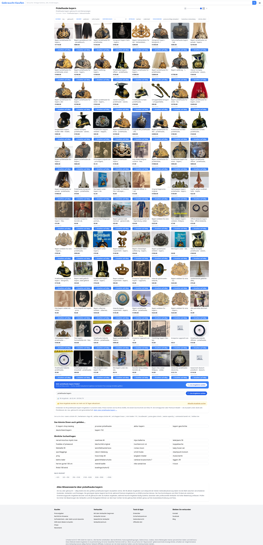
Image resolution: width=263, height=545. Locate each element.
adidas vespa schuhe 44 (102, 416)
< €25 (57, 477)
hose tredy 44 (100, 456)
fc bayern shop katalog (65, 426)
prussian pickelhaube (103, 426)
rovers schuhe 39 (71, 416)
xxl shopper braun (118, 416)
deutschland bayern (64, 430)
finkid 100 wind (62, 467)
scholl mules (139, 452)
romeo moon (139, 448)
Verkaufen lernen (100, 516)
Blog (174, 519)
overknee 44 (99, 440)
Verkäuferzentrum (100, 522)
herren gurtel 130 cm (64, 464)
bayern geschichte (180, 426)
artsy (58, 456)
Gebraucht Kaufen (13, 3)
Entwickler (136, 513)
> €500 (109, 477)
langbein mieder (140, 456)
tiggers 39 (177, 460)
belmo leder (60, 460)
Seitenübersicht (138, 519)
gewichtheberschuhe (103, 460)
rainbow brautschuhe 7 (143, 460)
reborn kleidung (101, 452)
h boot (175, 464)
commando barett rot (182, 416)
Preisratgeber (59, 513)
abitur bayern (139, 426)
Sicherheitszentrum (140, 516)
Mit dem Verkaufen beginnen (104, 513)
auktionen (86, 19)
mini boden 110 (131, 416)
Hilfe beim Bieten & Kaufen (63, 522)
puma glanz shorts (154, 416)
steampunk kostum (180, 452)
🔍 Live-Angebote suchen (196, 393)
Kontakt (175, 513)
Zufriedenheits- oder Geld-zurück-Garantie (69, 519)
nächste (138, 19)
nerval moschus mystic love (66, 440)
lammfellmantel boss (103, 448)
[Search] (254, 3)
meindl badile (100, 464)
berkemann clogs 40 (85, 416)
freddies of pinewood (64, 444)
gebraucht (70, 19)
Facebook (176, 516)
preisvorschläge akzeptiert (171, 19)
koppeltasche (178, 444)
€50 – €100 (76, 477)
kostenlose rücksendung (188, 19)
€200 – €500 (99, 477)
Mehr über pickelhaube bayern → (105, 410)
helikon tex (195, 416)
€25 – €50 (66, 477)
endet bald (147, 19)
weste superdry (168, 416)
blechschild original (102, 444)
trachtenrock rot (140, 444)
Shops (56, 525)
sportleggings (61, 452)
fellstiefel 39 (60, 448)
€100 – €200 (88, 477)
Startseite (58, 13)
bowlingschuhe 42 (102, 467)
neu (63, 19)
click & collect (202, 19)
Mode (64, 13)
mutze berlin (178, 456)
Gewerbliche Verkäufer (101, 519)
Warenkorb (58, 528)
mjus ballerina (139, 440)
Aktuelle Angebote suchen (197, 403)
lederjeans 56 (178, 440)
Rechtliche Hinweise (61, 516)
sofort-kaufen (95, 19)
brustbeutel (143, 416)
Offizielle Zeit (137, 522)
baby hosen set (179, 448)
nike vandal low (140, 464)
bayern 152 (99, 430)
